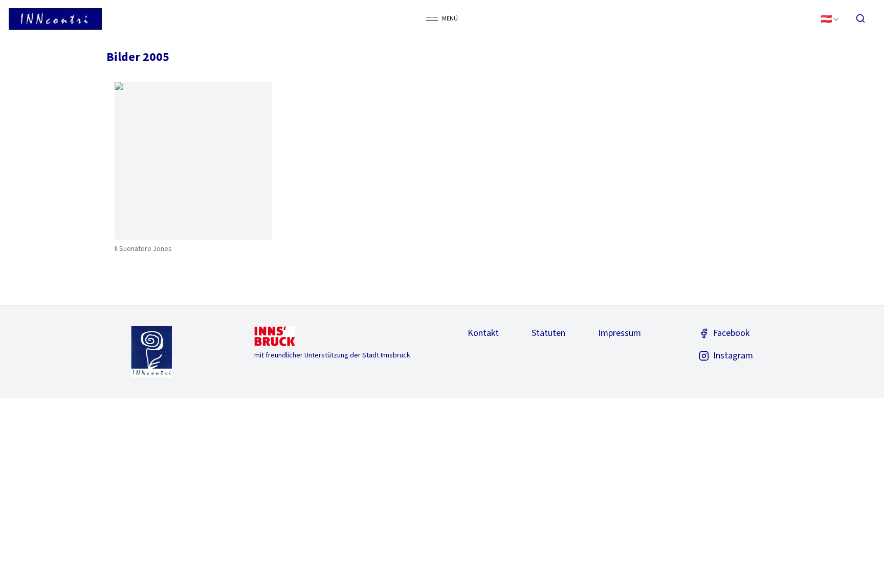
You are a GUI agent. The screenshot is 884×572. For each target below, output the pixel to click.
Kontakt (483, 333)
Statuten (548, 333)
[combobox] (830, 18)
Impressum (619, 333)
